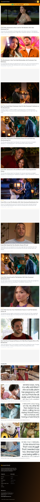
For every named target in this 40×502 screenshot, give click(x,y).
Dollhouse (2, 274)
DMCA (12, 478)
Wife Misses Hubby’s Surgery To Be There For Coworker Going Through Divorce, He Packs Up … (15, 457)
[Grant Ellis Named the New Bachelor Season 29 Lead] (20, 232)
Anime (2, 481)
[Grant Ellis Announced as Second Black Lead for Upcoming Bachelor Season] (20, 157)
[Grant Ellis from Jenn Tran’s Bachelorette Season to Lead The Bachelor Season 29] (20, 295)
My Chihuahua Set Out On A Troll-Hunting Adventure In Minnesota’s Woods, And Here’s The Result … (16, 438)
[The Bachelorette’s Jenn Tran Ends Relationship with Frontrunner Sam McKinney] (20, 46)
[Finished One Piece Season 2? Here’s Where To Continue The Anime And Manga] (20, 372)
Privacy (12, 476)
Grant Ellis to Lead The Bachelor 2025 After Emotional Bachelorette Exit (19, 201)
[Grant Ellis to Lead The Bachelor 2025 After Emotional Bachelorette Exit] (20, 188)
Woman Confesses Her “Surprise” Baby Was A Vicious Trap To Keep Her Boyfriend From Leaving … (16, 400)
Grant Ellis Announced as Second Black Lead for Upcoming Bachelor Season (20, 169)
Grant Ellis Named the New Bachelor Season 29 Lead (14, 244)
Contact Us (13, 483)
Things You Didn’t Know (5, 483)
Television (2, 58)
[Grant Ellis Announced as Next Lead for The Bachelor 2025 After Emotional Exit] (20, 14)
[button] (38, 2)
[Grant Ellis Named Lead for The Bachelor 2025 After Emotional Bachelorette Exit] (20, 263)
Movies (2, 478)
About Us (12, 481)
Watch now (26, 4)
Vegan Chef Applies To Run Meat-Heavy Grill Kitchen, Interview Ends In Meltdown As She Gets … (15, 419)
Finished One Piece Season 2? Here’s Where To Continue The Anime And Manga (13, 381)
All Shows (2, 486)
